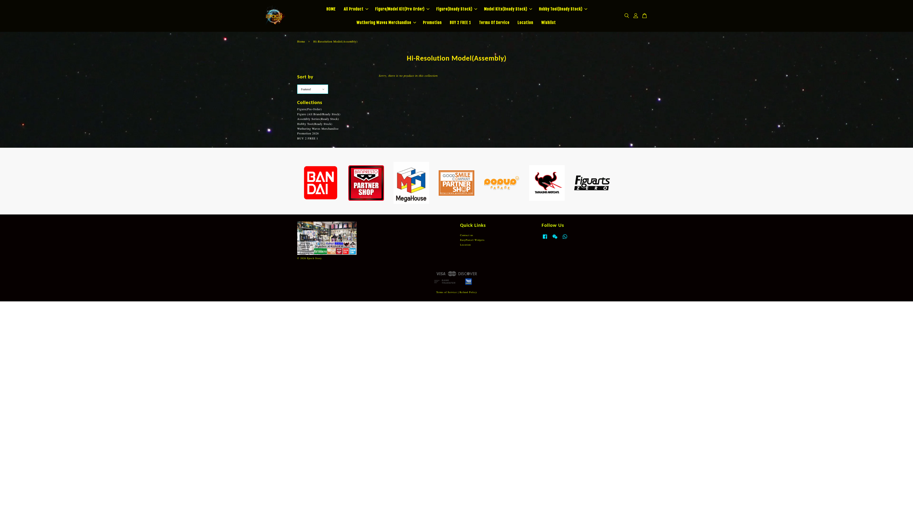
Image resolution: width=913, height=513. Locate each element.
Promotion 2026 (308, 133)
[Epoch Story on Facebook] (545, 239)
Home (301, 41)
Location (525, 22)
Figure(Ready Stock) (454, 9)
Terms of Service (446, 292)
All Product (354, 9)
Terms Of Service (494, 22)
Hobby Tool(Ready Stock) (561, 9)
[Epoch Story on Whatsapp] (565, 239)
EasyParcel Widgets (472, 240)
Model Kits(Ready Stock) (505, 9)
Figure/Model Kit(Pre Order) (400, 9)
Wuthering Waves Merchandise (384, 22)
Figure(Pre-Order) (309, 109)
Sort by (305, 77)
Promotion (432, 22)
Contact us (466, 235)
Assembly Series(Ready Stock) (318, 119)
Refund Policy (468, 292)
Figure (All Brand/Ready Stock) (318, 114)
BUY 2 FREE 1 (460, 22)
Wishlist (548, 22)
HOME (331, 9)
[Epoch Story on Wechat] (555, 239)
